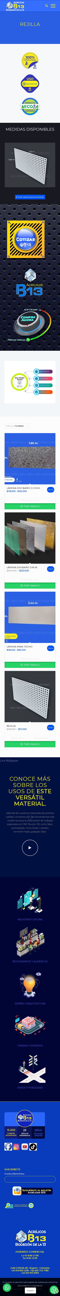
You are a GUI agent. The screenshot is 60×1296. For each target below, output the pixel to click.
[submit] (33, 1191)
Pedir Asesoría (31, 506)
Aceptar (30, 1290)
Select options (18, 738)
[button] (7, 1287)
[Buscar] (45, 5)
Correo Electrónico (15, 1174)
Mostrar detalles (42, 738)
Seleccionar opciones (31, 500)
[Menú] (52, 5)
